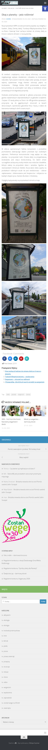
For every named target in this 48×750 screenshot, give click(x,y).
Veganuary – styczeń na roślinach (17, 379)
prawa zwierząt (9, 656)
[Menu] (45, 3)
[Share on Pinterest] (21, 360)
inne (5, 635)
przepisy (7, 661)
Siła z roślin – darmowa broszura (15, 555)
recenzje (7, 666)
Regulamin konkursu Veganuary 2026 (17, 578)
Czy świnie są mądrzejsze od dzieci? (22, 468)
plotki (5, 646)
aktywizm (7, 615)
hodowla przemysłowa (12, 630)
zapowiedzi (8, 697)
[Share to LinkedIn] (15, 360)
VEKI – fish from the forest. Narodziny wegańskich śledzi (11, 422)
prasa (6, 651)
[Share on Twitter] (10, 360)
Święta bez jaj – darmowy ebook (15, 573)
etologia (6, 625)
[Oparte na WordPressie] (16, 743)
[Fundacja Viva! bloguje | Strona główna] (12, 3)
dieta (8, 394)
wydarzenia (8, 692)
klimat (4, 8)
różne (6, 677)
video (5, 682)
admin (8, 19)
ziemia (28, 394)
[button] (45, 8)
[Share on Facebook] (4, 360)
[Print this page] (27, 360)
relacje (11, 8)
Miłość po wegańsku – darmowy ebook (32, 420)
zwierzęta (7, 708)
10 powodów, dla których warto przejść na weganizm (24, 382)
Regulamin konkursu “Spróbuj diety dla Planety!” (21, 568)
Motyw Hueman (34, 743)
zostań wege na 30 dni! (25, 8)
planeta (14, 394)
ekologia (6, 620)
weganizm (21, 394)
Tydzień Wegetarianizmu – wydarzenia (19, 376)
